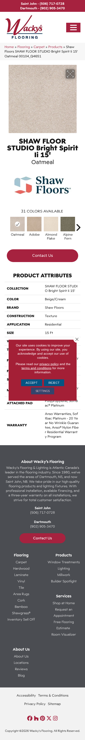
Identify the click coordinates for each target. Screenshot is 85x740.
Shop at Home (64, 603)
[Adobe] (34, 224)
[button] (73, 27)
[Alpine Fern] (67, 224)
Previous (6, 225)
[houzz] (36, 718)
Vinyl (21, 581)
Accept (32, 382)
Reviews (21, 669)
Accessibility (26, 695)
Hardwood (21, 568)
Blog (21, 675)
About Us (21, 656)
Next (78, 225)
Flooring (23, 47)
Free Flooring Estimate (64, 625)
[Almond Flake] (51, 224)
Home (9, 47)
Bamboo (21, 607)
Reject (54, 382)
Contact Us (42, 255)
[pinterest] (42, 718)
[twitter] (49, 718)
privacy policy (49, 364)
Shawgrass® (21, 613)
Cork (21, 600)
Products (55, 47)
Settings (43, 390)
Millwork (63, 575)
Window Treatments (64, 562)
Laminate (21, 575)
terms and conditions (36, 368)
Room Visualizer (63, 634)
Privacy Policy (35, 704)
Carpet (39, 47)
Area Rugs (21, 594)
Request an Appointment (63, 612)
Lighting (64, 568)
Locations (21, 662)
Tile (21, 587)
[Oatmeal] (17, 224)
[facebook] (30, 718)
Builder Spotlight (64, 581)
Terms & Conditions (53, 695)
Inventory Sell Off (21, 619)
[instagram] (55, 718)
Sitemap (54, 704)
